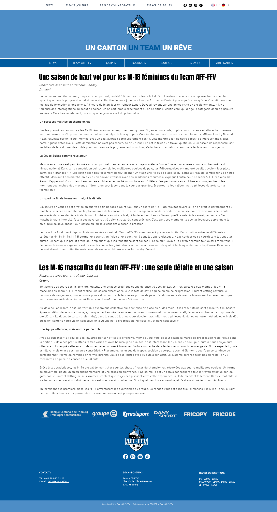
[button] (82, 63)
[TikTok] (201, 5)
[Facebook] (185, 5)
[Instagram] (195, 5)
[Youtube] (190, 5)
